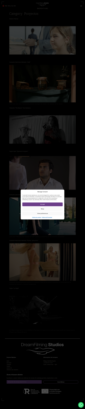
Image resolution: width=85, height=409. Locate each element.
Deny (42, 209)
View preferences (42, 213)
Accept (42, 204)
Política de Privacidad (47, 217)
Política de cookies (36, 217)
